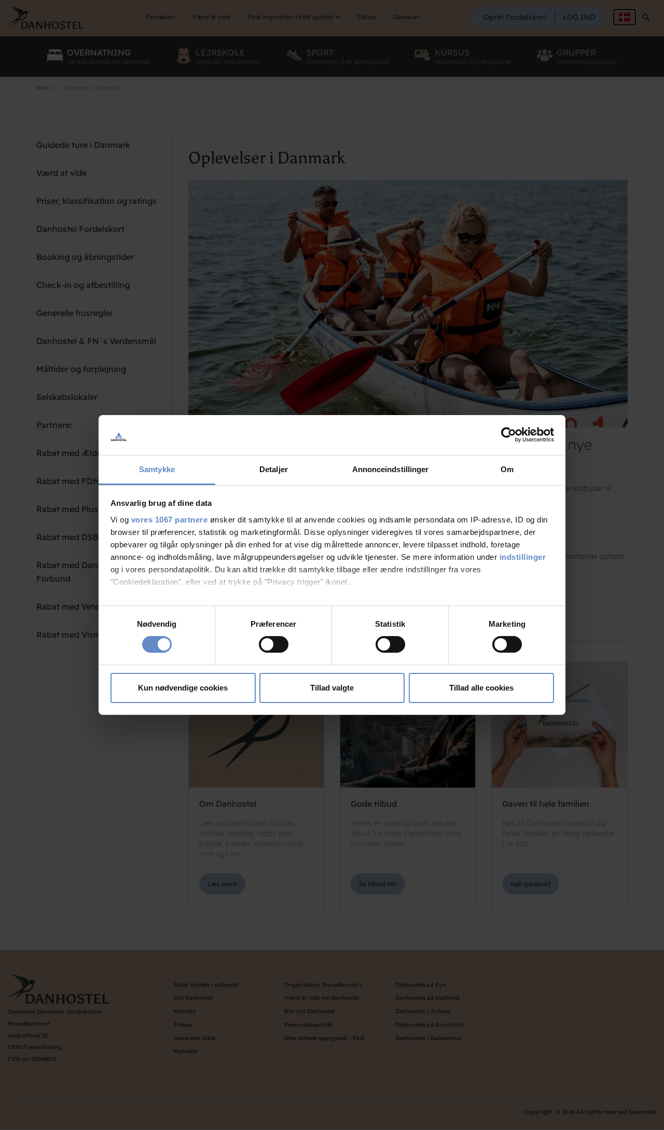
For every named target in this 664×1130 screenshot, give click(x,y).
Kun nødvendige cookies (183, 687)
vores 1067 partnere (169, 519)
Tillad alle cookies (481, 687)
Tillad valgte (332, 687)
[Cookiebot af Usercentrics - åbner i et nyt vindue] (508, 435)
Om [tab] (507, 469)
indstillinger (523, 557)
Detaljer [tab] (273, 469)
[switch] (273, 644)
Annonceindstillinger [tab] (390, 469)
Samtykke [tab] (157, 469)
